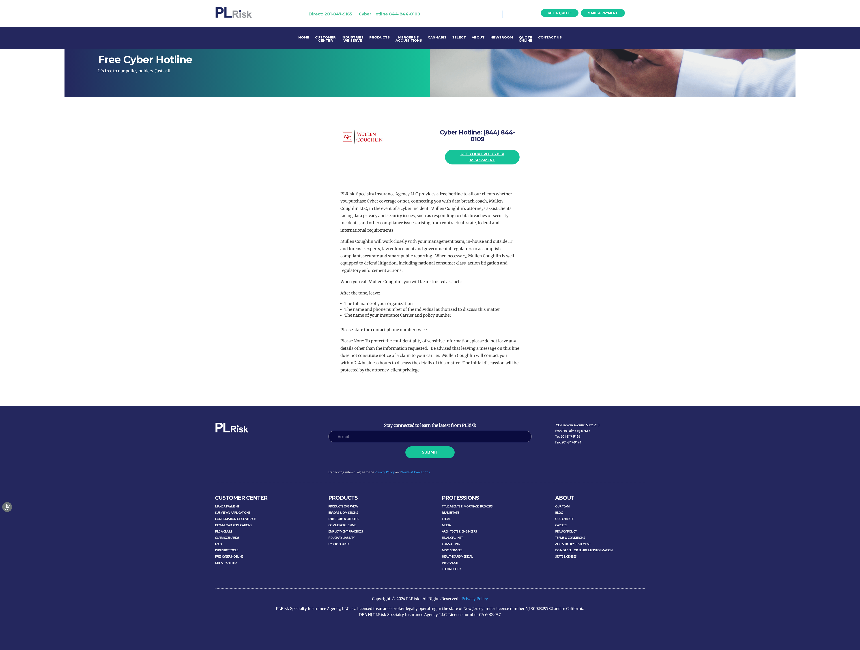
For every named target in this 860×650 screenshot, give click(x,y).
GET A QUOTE (560, 13)
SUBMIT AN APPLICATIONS (232, 512)
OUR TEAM (562, 506)
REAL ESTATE (450, 512)
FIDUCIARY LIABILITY (341, 537)
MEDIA (446, 525)
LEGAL (446, 519)
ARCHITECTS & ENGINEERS (459, 531)
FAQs (218, 544)
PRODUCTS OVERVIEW (343, 506)
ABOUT (478, 37)
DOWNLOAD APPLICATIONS (233, 525)
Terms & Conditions (415, 472)
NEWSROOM (501, 37)
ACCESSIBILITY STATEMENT (573, 544)
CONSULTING (451, 544)
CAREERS (561, 525)
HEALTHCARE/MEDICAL (457, 556)
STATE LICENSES (565, 556)
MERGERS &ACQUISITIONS (409, 39)
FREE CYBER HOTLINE (229, 556)
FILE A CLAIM (223, 531)
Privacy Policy (385, 472)
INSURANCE (450, 562)
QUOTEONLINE (525, 39)
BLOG (559, 512)
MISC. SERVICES (452, 550)
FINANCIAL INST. (452, 537)
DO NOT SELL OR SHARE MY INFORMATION (584, 550)
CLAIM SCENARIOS (227, 537)
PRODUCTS (379, 37)
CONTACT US (550, 37)
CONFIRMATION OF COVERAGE (235, 519)
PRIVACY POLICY (566, 531)
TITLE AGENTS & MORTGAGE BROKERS (467, 506)
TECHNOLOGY (451, 569)
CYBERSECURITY (338, 544)
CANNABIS (437, 37)
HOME (303, 37)
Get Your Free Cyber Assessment (482, 157)
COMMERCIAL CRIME (342, 525)
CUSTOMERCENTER (325, 39)
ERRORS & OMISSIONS (343, 512)
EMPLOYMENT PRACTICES (345, 531)
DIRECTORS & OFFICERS (343, 519)
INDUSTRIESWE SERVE (352, 39)
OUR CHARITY (564, 519)
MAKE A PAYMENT (603, 13)
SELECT (459, 37)
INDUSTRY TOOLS (226, 550)
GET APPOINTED (225, 562)
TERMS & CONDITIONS (570, 537)
